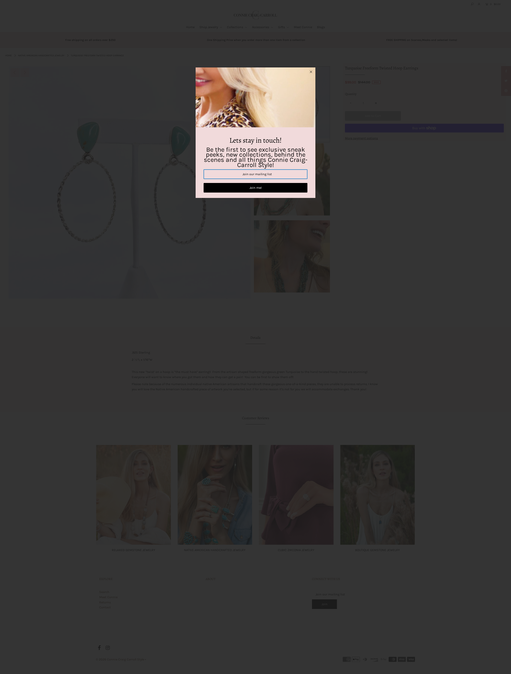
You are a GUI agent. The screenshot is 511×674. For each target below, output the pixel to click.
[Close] (311, 71)
